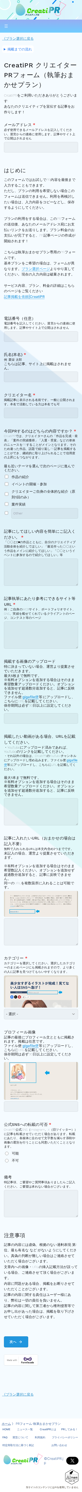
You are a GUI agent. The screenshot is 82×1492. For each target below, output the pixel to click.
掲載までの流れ (19, 49)
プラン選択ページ (36, 269)
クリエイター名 (19, 395)
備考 (8, 1177)
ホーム (6, 1423)
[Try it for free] (41, 1359)
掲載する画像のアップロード (30, 661)
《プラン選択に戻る (18, 38)
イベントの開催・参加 (29, 484)
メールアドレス (19, 125)
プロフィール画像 (20, 1032)
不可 (15, 1160)
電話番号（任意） (20, 318)
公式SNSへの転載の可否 (27, 1124)
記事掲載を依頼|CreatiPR (24, 296)
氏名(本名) (15, 354)
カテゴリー (15, 958)
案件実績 (19, 504)
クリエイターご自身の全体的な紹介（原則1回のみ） (43, 494)
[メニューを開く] (6, 26)
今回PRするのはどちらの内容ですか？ (40, 431)
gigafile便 (31, 697)
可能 (15, 1153)
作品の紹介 (20, 477)
